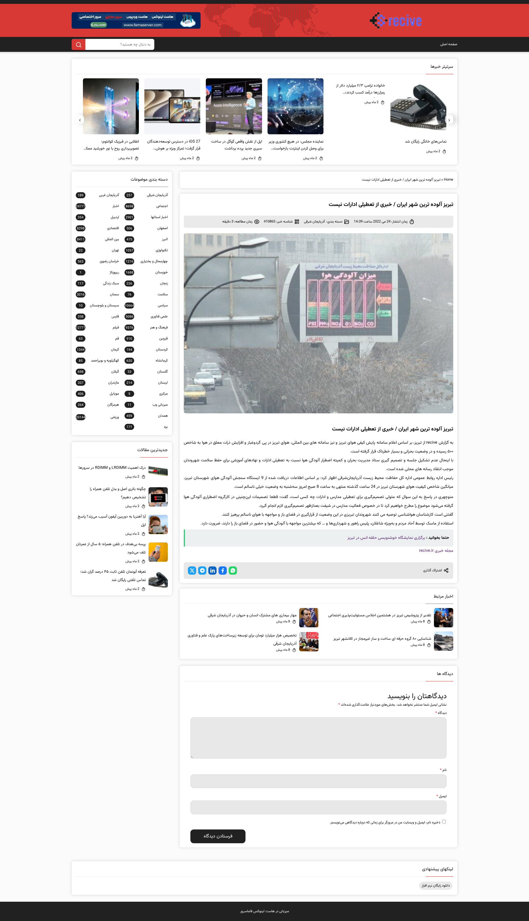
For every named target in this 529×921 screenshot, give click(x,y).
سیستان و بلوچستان (99, 305)
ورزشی (97, 417)
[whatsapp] (233, 570)
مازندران (98, 382)
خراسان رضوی (98, 261)
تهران (99, 250)
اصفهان (147, 228)
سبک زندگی (98, 283)
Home (448, 180)
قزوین (147, 338)
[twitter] (192, 570)
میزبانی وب (148, 405)
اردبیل (98, 217)
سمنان (98, 294)
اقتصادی (98, 228)
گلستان (148, 371)
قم (99, 338)
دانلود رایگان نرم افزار (436, 885)
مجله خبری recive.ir (436, 551)
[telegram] (202, 570)
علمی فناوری (147, 316)
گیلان (98, 371)
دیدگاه (441, 713)
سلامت (148, 294)
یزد (147, 427)
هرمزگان (98, 405)
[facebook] (222, 570)
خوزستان (147, 272)
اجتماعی (147, 206)
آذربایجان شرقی (314, 221)
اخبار (97, 206)
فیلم (97, 327)
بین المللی (98, 239)
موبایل (98, 394)
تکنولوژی (147, 250)
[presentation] (449, 119)
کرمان (98, 349)
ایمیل (441, 796)
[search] (78, 44)
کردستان (147, 349)
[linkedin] (212, 570)
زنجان (147, 283)
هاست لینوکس (264, 911)
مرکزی (148, 394)
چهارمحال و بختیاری (147, 261)
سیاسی (146, 305)
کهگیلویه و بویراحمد (99, 360)
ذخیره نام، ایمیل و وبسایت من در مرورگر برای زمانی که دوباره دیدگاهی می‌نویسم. (385, 822)
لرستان (147, 382)
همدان (147, 416)
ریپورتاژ (99, 272)
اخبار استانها (147, 217)
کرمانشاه (147, 360)
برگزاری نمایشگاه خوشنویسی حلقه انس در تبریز (386, 538)
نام (443, 770)
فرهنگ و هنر (147, 327)
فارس (98, 316)
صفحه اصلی (448, 44)
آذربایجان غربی (98, 195)
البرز (147, 239)
